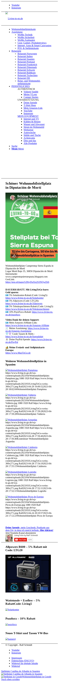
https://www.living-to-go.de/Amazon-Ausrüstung (27, 329)
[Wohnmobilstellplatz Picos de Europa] (24, 496)
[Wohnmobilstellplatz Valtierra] (20, 395)
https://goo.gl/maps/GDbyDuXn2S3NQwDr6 (27, 282)
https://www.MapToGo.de (18, 353)
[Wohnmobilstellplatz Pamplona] (21, 370)
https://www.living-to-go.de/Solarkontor (24, 298)
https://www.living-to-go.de (24, 336)
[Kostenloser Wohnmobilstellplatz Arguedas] (21, 419)
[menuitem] (32, 29)
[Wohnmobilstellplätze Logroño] (20, 472)
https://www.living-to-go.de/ (23, 303)
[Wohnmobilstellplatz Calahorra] (21, 447)
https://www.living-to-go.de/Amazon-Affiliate (27, 325)
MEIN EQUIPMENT (28, 116)
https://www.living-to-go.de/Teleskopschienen (27, 309)
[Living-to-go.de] (14, 18)
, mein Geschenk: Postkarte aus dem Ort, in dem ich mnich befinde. (29, 529)
